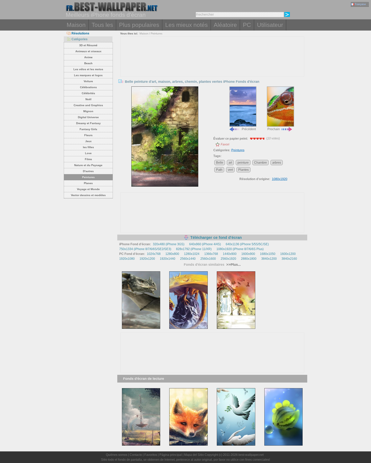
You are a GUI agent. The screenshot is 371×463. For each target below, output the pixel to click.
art (230, 162)
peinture (243, 162)
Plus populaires (139, 25)
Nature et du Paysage (88, 165)
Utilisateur (270, 25)
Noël (88, 99)
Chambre (260, 162)
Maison (76, 25)
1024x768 (154, 253)
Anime (88, 57)
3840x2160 (289, 258)
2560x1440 (188, 258)
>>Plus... (233, 265)
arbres (276, 162)
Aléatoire (225, 25)
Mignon (88, 111)
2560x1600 (208, 258)
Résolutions (80, 33)
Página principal (170, 454)
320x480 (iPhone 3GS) (168, 244)
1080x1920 (279, 179)
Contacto (136, 454)
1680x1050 (267, 253)
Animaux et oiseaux (88, 51)
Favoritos (150, 454)
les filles (88, 147)
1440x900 (230, 253)
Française (360, 4)
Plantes (243, 169)
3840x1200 (269, 258)
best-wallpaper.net (251, 454)
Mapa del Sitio (194, 454)
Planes (88, 183)
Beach (88, 63)
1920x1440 (167, 258)
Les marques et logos (88, 75)
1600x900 (248, 253)
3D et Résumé (88, 45)
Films (88, 159)
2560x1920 (228, 258)
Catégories (79, 39)
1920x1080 (127, 258)
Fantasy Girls (88, 129)
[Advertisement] (212, 65)
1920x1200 (147, 258)
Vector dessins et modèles (88, 195)
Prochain (273, 129)
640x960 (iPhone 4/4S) (205, 244)
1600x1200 (288, 253)
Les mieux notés (186, 25)
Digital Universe (88, 117)
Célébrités (88, 93)
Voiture (88, 81)
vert (230, 169)
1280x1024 (191, 253)
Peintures (88, 177)
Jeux (88, 141)
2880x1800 (248, 258)
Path (219, 169)
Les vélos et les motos (88, 69)
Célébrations (88, 87)
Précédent (249, 129)
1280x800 (172, 253)
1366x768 (211, 253)
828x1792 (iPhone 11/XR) (194, 249)
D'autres (88, 171)
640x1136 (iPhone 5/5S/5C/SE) (247, 244)
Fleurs (88, 135)
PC (247, 25)
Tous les (102, 25)
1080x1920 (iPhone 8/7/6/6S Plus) (240, 249)
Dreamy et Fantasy (88, 123)
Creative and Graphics (88, 105)
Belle (219, 162)
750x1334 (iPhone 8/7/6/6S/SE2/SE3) (145, 249)
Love (88, 153)
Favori (225, 144)
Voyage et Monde (88, 189)
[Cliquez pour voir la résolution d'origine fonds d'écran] (165, 136)
